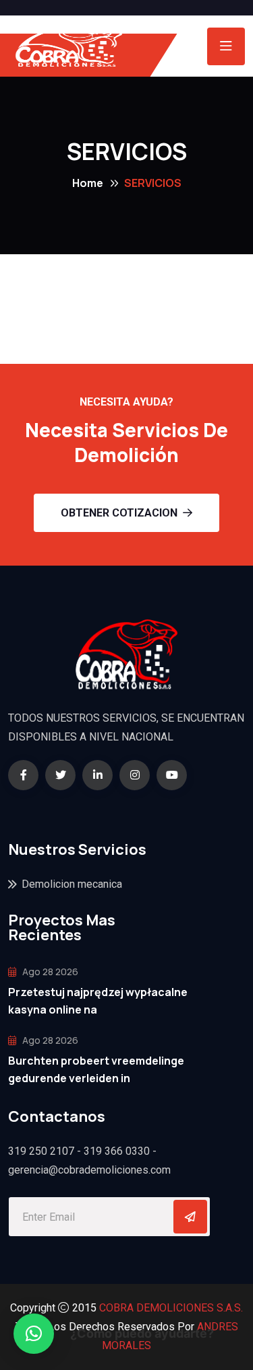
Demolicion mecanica (72, 884)
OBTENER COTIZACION (119, 512)
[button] (33, 1334)
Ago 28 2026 (49, 971)
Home (87, 183)
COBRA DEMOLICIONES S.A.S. (171, 1307)
